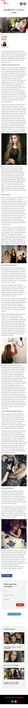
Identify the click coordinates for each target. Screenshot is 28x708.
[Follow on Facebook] (21, 3)
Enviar (20, 605)
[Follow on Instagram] (24, 3)
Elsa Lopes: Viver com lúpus (11, 665)
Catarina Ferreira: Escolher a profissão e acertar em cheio (11, 683)
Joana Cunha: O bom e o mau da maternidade (12, 647)
